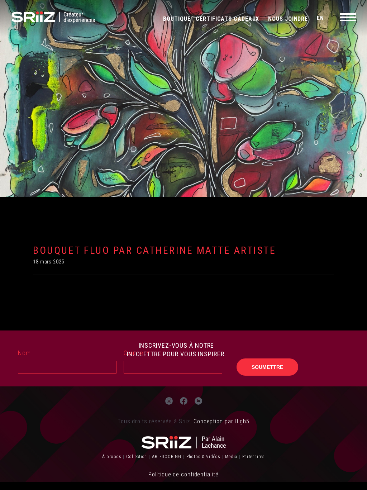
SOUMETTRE (267, 367)
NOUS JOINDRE (288, 18)
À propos (111, 456)
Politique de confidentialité (183, 474)
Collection (136, 456)
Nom (24, 353)
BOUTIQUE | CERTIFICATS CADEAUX (211, 18)
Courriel (136, 353)
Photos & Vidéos (203, 456)
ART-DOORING (166, 456)
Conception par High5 (221, 421)
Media (231, 456)
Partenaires (253, 456)
